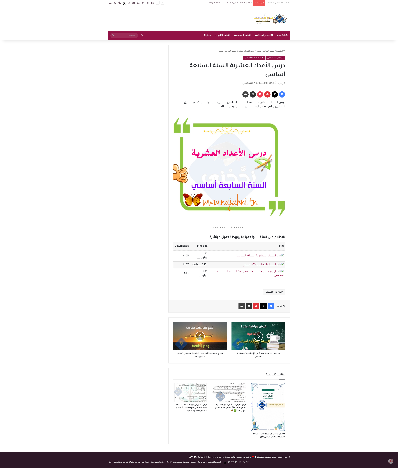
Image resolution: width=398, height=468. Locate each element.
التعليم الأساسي (243, 35)
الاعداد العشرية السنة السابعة (256, 256)
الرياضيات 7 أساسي (275, 58)
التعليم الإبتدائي (264, 35)
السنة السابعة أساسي (265, 51)
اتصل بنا (145, 462)
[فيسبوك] (194, 457)
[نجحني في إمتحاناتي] (271, 19)
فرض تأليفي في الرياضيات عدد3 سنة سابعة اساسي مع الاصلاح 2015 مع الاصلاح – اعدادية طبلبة (191, 408)
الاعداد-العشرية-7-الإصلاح (259, 264)
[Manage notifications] (390, 461)
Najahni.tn (212, 457)
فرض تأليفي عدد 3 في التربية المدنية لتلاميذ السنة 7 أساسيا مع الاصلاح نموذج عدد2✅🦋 (230, 408)
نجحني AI (207, 35)
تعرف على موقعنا (197, 462)
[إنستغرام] (190, 457)
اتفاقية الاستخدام (213, 462)
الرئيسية (281, 35)
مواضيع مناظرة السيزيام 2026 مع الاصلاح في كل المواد (228, 3)
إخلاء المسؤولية (157, 462)
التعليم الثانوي (224, 35)
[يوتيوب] (192, 457)
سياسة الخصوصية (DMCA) (177, 462)
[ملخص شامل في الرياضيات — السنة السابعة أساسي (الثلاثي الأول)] (268, 407)
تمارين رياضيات (273, 292)
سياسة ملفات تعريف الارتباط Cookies (125, 462)
